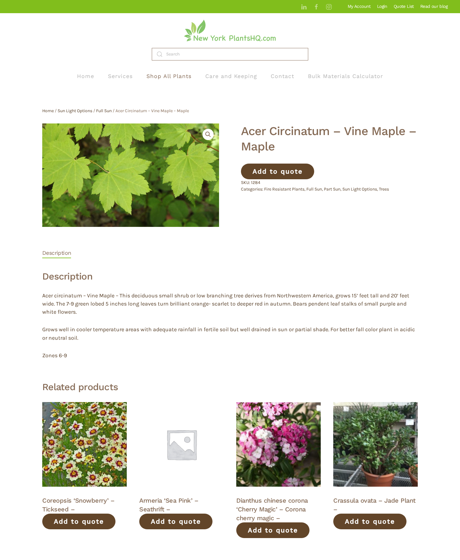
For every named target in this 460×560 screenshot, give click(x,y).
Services (120, 76)
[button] (208, 134)
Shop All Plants (169, 76)
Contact (282, 76)
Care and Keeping (231, 76)
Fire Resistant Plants (284, 189)
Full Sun (104, 110)
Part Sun (332, 189)
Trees (384, 189)
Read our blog (433, 6)
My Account (359, 6)
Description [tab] (56, 253)
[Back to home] (230, 30)
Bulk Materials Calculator (345, 76)
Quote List (404, 6)
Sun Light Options (75, 110)
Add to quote (278, 171)
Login (382, 6)
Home (85, 76)
